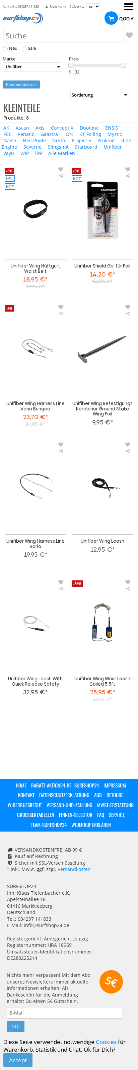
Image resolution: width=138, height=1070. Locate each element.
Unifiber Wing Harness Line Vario (35, 543)
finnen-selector (75, 814)
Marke (9, 59)
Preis (74, 59)
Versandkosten (74, 869)
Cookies (106, 1042)
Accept (18, 1060)
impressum (115, 785)
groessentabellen (35, 814)
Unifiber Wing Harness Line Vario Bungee (35, 406)
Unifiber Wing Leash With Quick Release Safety (35, 681)
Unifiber (113, 147)
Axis (40, 128)
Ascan (22, 128)
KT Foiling (90, 134)
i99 (38, 153)
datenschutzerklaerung (64, 794)
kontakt (26, 794)
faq (100, 814)
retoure (115, 794)
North (58, 140)
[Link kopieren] (61, 176)
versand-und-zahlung (69, 805)
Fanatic (26, 134)
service (117, 814)
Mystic (115, 134)
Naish (9, 140)
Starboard (86, 147)
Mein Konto (58, 7)
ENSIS (111, 128)
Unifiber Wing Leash (102, 541)
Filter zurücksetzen (21, 84)
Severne (32, 147)
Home (21, 785)
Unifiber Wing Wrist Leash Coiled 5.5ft (102, 681)
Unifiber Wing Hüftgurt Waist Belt (35, 268)
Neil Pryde (34, 140)
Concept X (62, 128)
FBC (7, 134)
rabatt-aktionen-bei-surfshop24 (65, 785)
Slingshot (58, 147)
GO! (15, 1026)
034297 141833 (28, 7)
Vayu (8, 153)
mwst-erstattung (115, 805)
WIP (24, 153)
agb (98, 794)
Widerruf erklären (91, 824)
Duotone (89, 128)
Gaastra (49, 134)
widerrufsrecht (25, 805)
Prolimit (106, 140)
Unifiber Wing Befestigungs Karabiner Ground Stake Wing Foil (102, 408)
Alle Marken (61, 153)
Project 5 (81, 140)
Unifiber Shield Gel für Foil (102, 266)
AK (6, 128)
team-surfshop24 (49, 824)
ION (68, 134)
